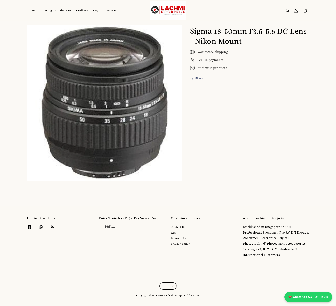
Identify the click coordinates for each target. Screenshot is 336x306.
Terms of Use (179, 238)
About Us (66, 10)
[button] (287, 10)
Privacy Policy (180, 243)
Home (33, 10)
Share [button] (199, 77)
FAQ (95, 10)
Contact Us (110, 10)
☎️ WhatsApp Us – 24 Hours (308, 296)
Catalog (47, 10)
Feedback (82, 10)
